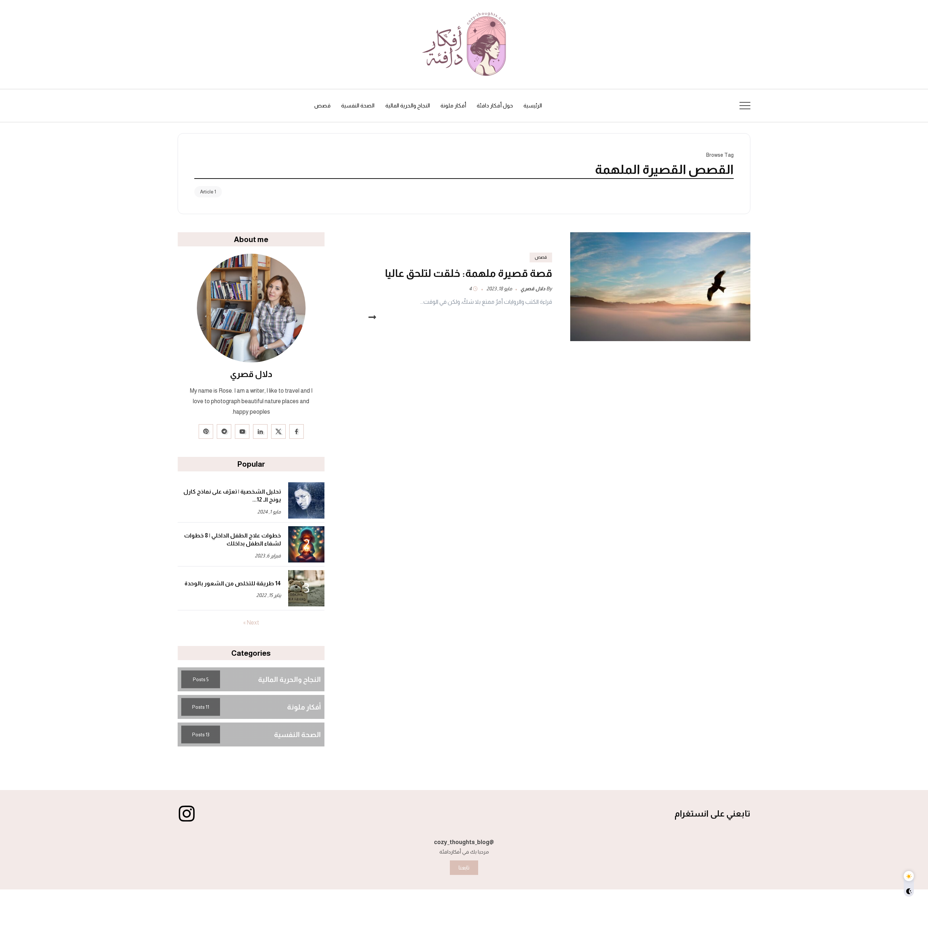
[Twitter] (278, 431)
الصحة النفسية (297, 734)
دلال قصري (533, 288)
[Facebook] (296, 431)
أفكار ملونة (304, 707)
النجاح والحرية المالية (289, 679)
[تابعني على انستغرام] (187, 814)
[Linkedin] (260, 431)
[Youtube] (242, 431)
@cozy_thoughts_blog (464, 842)
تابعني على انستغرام (712, 813)
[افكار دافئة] (464, 44)
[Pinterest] (206, 431)
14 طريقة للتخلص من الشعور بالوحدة (233, 583)
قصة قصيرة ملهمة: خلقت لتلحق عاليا (468, 273)
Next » (251, 623)
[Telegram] (224, 431)
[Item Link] (660, 286)
